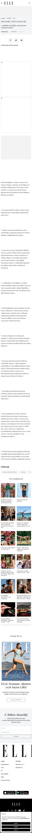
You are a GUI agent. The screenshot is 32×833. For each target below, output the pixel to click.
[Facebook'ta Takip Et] (8, 810)
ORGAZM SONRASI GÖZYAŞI (9, 472)
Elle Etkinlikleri (19, 767)
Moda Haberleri (5, 764)
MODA (3, 761)
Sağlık (14, 18)
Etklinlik (18, 761)
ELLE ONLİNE (13, 31)
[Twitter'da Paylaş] (16, 40)
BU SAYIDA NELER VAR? (16, 700)
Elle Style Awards (20, 764)
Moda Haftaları (4, 774)
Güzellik (9, 18)
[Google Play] (22, 792)
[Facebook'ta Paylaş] (10, 40)
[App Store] (9, 792)
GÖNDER (16, 736)
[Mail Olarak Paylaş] (21, 40)
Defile (2, 777)
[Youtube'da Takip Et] (19, 810)
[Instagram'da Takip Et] (15, 810)
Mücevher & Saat (5, 780)
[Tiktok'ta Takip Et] (24, 810)
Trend (2, 767)
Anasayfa (3, 18)
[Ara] (29, 3)
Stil (1, 771)
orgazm (23, 472)
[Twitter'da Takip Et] (12, 810)
